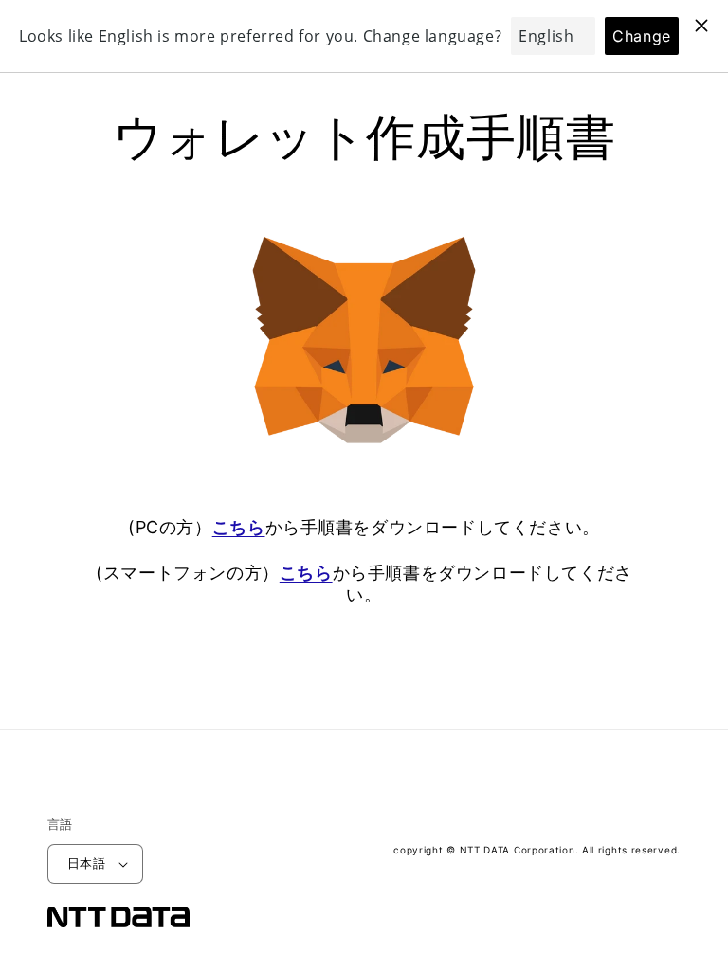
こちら (238, 527)
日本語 (86, 863)
